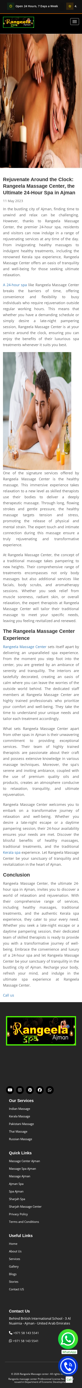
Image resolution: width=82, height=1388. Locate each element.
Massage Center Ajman (24, 1161)
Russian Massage (20, 1139)
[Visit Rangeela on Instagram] (20, 1090)
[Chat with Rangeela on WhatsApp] (50, 1090)
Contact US (16, 1289)
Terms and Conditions (24, 1222)
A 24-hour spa (15, 284)
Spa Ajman (16, 1191)
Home (13, 1244)
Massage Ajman (19, 1176)
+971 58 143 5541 (26, 1333)
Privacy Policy (18, 1214)
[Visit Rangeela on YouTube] (10, 1090)
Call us (8, 995)
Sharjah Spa (17, 1199)
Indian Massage (19, 1109)
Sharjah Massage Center (25, 1206)
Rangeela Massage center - (35, 1374)
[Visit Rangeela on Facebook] (40, 1090)
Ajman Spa (16, 1184)
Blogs (13, 1274)
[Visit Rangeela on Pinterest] (30, 1090)
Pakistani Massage (21, 1124)
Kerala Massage (19, 1116)
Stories (13, 1282)
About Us (15, 1251)
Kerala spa (11, 852)
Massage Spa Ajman (22, 1169)
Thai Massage (18, 1131)
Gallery (14, 1266)
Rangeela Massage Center (24, 646)
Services (14, 1259)
